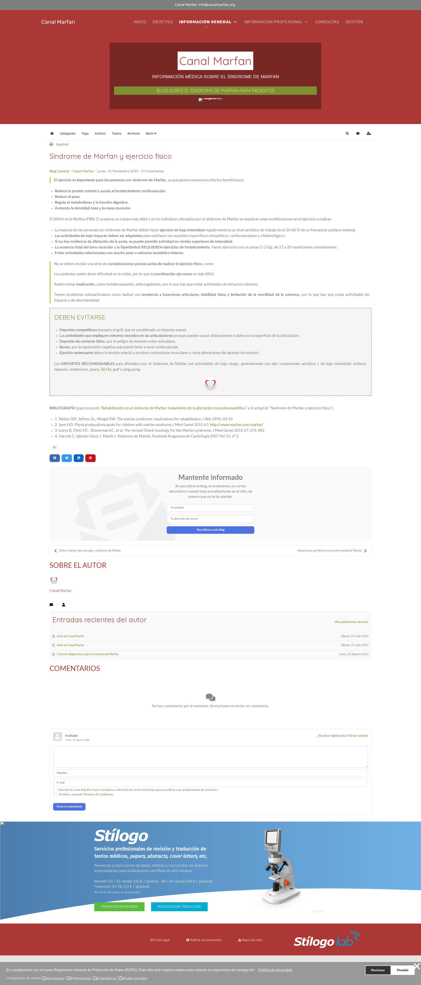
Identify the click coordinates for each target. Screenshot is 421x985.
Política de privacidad (205, 940)
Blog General (59, 171)
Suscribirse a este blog (211, 529)
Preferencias (81, 978)
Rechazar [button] (378, 970)
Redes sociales (135, 978)
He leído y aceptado (86, 794)
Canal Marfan (83, 171)
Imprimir (62, 144)
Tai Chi (106, 369)
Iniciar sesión (358, 735)
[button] (256, 970)
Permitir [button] (403, 970)
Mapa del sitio (252, 940)
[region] (210, 79)
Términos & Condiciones (98, 794)
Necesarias (55, 978)
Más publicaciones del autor (352, 622)
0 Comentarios (152, 171)
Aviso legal (161, 940)
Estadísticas (106, 978)
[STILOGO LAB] (327, 939)
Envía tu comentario (69, 806)
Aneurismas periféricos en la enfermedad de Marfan (330, 550)
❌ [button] (416, 966)
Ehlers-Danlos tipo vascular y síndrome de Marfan (90, 550)
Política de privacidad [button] (275, 970)
